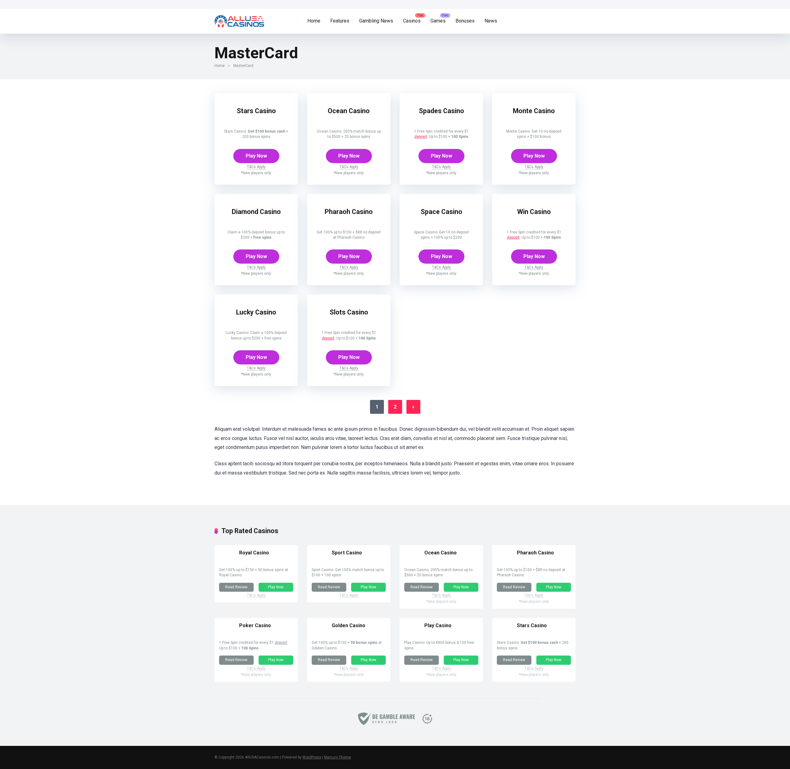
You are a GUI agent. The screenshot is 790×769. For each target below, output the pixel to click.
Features (339, 21)
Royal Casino (254, 553)
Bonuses (465, 21)
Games (438, 21)
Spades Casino (441, 111)
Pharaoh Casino (349, 212)
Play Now (256, 156)
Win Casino (534, 212)
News (490, 21)
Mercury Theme (337, 757)
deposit (420, 136)
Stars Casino (256, 111)
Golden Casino (348, 625)
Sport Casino (347, 553)
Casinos (412, 21)
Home (313, 21)
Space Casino (441, 212)
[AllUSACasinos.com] (239, 18)
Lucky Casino (256, 312)
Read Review (236, 587)
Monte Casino (534, 111)
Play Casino (437, 625)
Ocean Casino (349, 111)
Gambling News (376, 21)
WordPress (311, 757)
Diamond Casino (256, 212)
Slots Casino (349, 312)
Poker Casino (255, 625)
